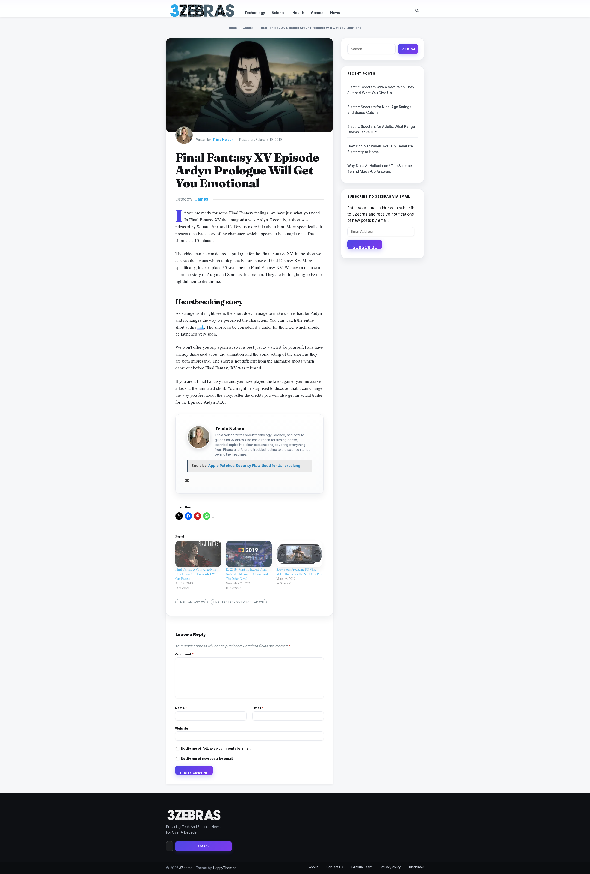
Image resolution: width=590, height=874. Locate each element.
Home (232, 28)
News (335, 13)
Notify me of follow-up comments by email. (216, 748)
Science (279, 13)
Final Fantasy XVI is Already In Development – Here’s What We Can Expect (195, 574)
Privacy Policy (391, 867)
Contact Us (334, 867)
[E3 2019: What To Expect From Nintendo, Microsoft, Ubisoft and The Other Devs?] (249, 554)
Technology (254, 13)
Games (317, 13)
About (313, 867)
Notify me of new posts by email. (207, 758)
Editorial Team (361, 867)
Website (181, 728)
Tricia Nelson (223, 139)
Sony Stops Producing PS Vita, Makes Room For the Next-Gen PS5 (299, 571)
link (200, 327)
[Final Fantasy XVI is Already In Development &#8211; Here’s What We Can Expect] (198, 554)
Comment (184, 654)
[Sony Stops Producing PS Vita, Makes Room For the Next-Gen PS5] (299, 554)
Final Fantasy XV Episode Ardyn (238, 602)
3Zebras (185, 868)
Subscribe (364, 246)
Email (257, 708)
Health (298, 13)
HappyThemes (224, 868)
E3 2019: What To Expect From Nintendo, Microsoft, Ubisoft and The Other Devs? (247, 574)
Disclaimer (416, 867)
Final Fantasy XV (191, 602)
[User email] (187, 481)
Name (181, 708)
